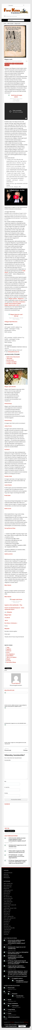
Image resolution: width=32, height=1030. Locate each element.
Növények (6, 913)
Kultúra (13, 63)
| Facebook (7, 617)
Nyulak (9, 999)
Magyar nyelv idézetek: (10, 386)
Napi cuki (6, 911)
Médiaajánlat (7, 877)
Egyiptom (8, 649)
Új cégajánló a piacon (17, 978)
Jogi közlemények (8, 872)
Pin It (6, 670)
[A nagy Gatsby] (5, 1010)
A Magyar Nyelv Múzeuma (11, 321)
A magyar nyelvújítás (11, 361)
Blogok (5, 888)
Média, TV (6, 909)
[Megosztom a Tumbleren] (19, 639)
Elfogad (22, 1026)
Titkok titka (9, 358)
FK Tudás (12, 1022)
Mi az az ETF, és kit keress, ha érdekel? (17, 976)
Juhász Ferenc (8, 426)
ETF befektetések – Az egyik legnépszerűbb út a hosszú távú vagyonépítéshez (16, 856)
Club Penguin (15, 1005)
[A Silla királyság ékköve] (5, 1018)
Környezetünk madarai (9, 904)
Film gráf (6, 895)
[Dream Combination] (5, 1004)
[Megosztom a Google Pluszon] (22, 639)
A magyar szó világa (11, 363)
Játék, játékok (7, 901)
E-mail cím (6, 787)
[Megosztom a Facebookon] (6, 639)
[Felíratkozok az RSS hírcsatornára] (25, 639)
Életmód (6, 893)
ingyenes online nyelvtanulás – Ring (13, 605)
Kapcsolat (6, 874)
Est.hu (7, 652)
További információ (13, 1026)
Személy (6, 926)
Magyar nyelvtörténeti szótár (12, 305)
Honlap (6, 793)
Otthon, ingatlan (7, 916)
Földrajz (25, 750)
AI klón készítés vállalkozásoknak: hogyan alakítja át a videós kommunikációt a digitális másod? (17, 839)
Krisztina (8, 660)
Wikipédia (9, 612)
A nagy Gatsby (11, 1009)
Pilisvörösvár (7, 750)
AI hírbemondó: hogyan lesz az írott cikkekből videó (15, 723)
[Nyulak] (5, 1000)
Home (5, 23)
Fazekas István (8, 476)
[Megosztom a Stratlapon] (16, 639)
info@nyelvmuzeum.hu (13, 351)
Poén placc (6, 919)
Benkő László (8, 508)
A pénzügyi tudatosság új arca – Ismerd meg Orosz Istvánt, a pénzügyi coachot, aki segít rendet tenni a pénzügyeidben (17, 973)
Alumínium (14, 993)
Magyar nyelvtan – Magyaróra (16, 298)
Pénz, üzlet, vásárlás (8, 918)
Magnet (8, 659)
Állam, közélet (10, 23)
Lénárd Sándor (8, 485)
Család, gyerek (7, 890)
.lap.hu (6, 620)
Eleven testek (11, 987)
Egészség (6, 891)
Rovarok (6, 923)
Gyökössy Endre (9, 554)
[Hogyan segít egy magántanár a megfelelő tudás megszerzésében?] (5, 966)
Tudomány (7, 65)
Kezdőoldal (6, 876)
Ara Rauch (7, 449)
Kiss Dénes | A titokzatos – (11, 623)
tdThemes (26, 1022)
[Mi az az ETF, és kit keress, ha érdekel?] (5, 977)
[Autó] (5, 992)
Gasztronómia (7, 898)
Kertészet (8, 650)
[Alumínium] (9, 994)
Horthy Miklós (9, 655)
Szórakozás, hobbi (8, 927)
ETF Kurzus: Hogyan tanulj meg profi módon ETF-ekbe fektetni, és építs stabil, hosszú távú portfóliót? (18, 862)
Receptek (6, 921)
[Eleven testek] (5, 988)
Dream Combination (13, 1003)
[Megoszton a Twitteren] (9, 639)
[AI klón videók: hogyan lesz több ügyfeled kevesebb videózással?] (16, 732)
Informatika (6, 900)
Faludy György (8, 403)
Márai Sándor (8, 585)
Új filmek (6, 931)
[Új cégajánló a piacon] (9, 979)
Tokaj (7, 647)
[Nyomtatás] (9, 641)
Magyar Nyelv (8, 614)
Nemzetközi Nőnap (11, 662)
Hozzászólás (7, 760)
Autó (9, 991)
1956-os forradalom (11, 657)
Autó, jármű (6, 886)
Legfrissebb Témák (19, 63)
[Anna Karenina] (13, 996)
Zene (5, 934)
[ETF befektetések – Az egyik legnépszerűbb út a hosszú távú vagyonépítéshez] (6, 855)
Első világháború (10, 654)
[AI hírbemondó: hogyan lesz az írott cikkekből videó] (16, 714)
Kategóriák (6, 903)
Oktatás (5, 914)
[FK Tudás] (16, 11)
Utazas (5, 932)
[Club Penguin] (9, 1006)
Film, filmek (6, 896)
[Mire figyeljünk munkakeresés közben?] (13, 981)
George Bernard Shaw (10, 528)
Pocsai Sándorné (18, 61)
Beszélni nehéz (10, 360)
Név (5, 781)
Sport (5, 924)
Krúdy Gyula (7, 495)
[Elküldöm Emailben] (6, 641)
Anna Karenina (19, 995)
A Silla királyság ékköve (14, 1017)
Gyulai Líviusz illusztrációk (13, 356)
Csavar (9, 1013)
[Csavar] (5, 1014)
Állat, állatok (6, 885)
